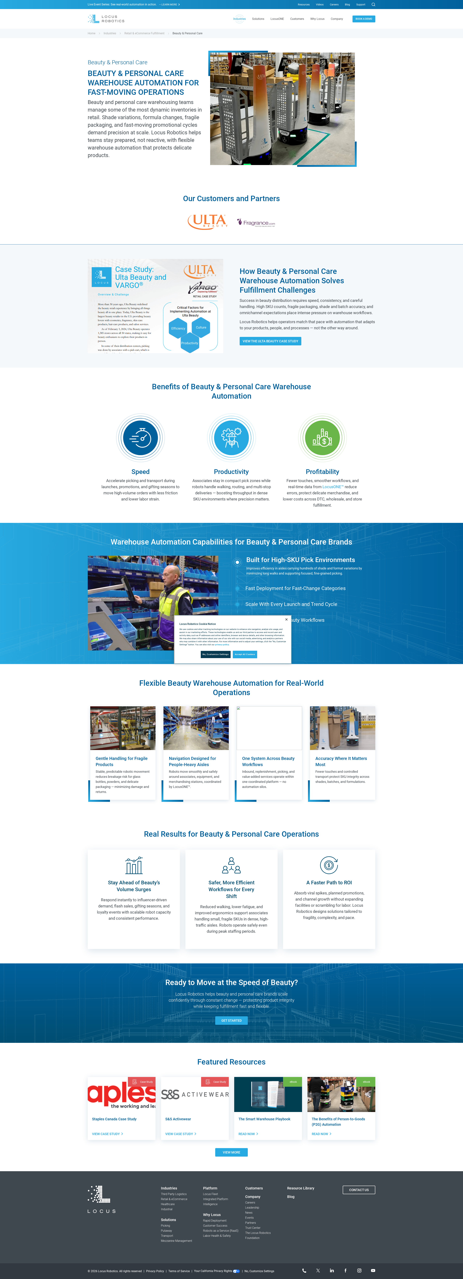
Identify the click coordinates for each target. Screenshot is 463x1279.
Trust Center (252, 1228)
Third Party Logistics (174, 1194)
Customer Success (215, 1225)
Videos (320, 4)
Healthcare (168, 1204)
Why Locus (212, 1215)
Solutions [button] (258, 19)
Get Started (231, 1020)
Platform (210, 1188)
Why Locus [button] (317, 19)
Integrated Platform (215, 1199)
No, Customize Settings (216, 654)
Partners (250, 1222)
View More (231, 1152)
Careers (334, 4)
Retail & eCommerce (174, 1199)
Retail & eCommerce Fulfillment (144, 33)
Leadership (252, 1207)
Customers (297, 19)
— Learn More (168, 4)
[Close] (286, 619)
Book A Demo (364, 18)
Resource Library (300, 1188)
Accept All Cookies (245, 654)
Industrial (166, 1209)
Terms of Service (179, 1271)
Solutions (168, 1220)
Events (249, 1217)
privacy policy (222, 644)
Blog (347, 4)
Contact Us (359, 1190)
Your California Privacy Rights (213, 1271)
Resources (304, 4)
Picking (165, 1225)
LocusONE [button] (277, 19)
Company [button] (337, 19)
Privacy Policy (155, 1271)
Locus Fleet (210, 1194)
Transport (167, 1235)
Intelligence (210, 1204)
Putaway (166, 1230)
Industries (110, 33)
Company (252, 1197)
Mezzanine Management (176, 1241)
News (248, 1212)
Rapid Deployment (214, 1220)
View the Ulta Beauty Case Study (270, 341)
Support (360, 4)
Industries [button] (239, 19)
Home (91, 33)
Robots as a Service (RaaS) (220, 1230)
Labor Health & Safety (217, 1235)
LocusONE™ (333, 487)
